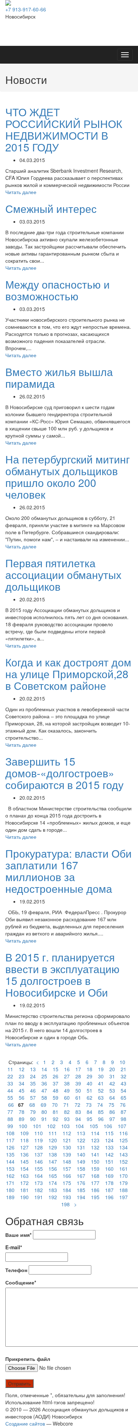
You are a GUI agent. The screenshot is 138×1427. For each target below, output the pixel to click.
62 (89, 1097)
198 (65, 1204)
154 (24, 1168)
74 (100, 1104)
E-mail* (13, 1247)
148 (67, 1161)
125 (123, 1140)
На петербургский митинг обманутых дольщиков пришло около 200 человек (67, 476)
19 (101, 1069)
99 (10, 1126)
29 (89, 1076)
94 (78, 1118)
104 (79, 1126)
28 (78, 1076)
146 (38, 1161)
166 (67, 1175)
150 (95, 1161)
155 (38, 1168)
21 (123, 1069)
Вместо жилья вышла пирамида (59, 377)
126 (10, 1147)
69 (43, 1104)
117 (10, 1140)
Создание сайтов (25, 1423)
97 (112, 1118)
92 (55, 1118)
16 (67, 1069)
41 (101, 1083)
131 (81, 1147)
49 (67, 1090)
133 (109, 1147)
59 (55, 1097)
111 (52, 1133)
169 (109, 1175)
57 (33, 1097)
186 (95, 1189)
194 (81, 1197)
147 (52, 1161)
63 (101, 1097)
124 (109, 1140)
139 (67, 1154)
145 (24, 1161)
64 (112, 1097)
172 (24, 1182)
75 (111, 1104)
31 (112, 1076)
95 (89, 1118)
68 (32, 1104)
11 (10, 1069)
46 (33, 1090)
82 (67, 1111)
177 (95, 1182)
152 (123, 1161)
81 (55, 1111)
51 (89, 1090)
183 (52, 1189)
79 (33, 1111)
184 (67, 1189)
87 (123, 1111)
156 (52, 1168)
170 (123, 1175)
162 (10, 1175)
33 (10, 1083)
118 (24, 1140)
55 (10, 1097)
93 (67, 1118)
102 (51, 1126)
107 (122, 1126)
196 (109, 1197)
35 (33, 1083)
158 (81, 1168)
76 (123, 1104)
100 (23, 1126)
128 (38, 1147)
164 (38, 1175)
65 (123, 1097)
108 (10, 1133)
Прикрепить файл (27, 1358)
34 (21, 1083)
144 (10, 1161)
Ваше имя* (18, 1234)
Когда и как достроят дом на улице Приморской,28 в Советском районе (68, 673)
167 (81, 1175)
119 (38, 1140)
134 (123, 1147)
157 (67, 1168)
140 (81, 1154)
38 (67, 1083)
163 (24, 1175)
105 (94, 1126)
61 (78, 1097)
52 (101, 1090)
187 (109, 1189)
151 (109, 1161)
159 (95, 1168)
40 (89, 1083)
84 (89, 1111)
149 (81, 1161)
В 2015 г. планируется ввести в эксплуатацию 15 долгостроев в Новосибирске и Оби (62, 974)
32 (123, 1076)
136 (24, 1154)
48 (55, 1090)
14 (44, 1069)
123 (95, 1140)
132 (95, 1147)
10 (122, 1062)
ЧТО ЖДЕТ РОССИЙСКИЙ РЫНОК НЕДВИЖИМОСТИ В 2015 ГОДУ (63, 129)
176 (81, 1182)
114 (95, 1133)
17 (78, 1069)
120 (52, 1140)
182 (38, 1189)
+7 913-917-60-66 (25, 9)
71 (66, 1104)
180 (10, 1189)
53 (112, 1090)
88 (10, 1118)
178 (109, 1182)
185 (81, 1189)
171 (10, 1182)
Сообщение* (20, 1282)
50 (78, 1090)
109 (24, 1133)
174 (52, 1182)
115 (109, 1133)
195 (95, 1197)
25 (44, 1076)
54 (123, 1090)
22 (10, 1076)
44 (10, 1090)
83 (78, 1111)
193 (67, 1197)
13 (33, 1069)
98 (123, 1118)
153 (10, 1168)
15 (55, 1069)
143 (123, 1154)
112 (67, 1133)
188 (123, 1189)
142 (109, 1154)
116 (123, 1133)
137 (38, 1154)
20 (112, 1069)
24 (33, 1076)
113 (81, 1133)
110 (38, 1133)
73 (89, 1104)
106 (108, 1126)
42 (112, 1083)
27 (67, 1076)
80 (44, 1111)
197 (123, 1197)
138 (52, 1154)
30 (101, 1076)
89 (21, 1118)
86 (112, 1111)
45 (21, 1090)
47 (44, 1090)
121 (67, 1140)
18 (89, 1069)
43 (123, 1083)
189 (10, 1197)
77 (10, 1111)
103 (65, 1126)
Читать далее (20, 191)
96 (101, 1118)
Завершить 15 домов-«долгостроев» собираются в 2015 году (64, 772)
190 (24, 1197)
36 (44, 1083)
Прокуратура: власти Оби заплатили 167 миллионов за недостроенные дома (68, 871)
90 (33, 1118)
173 (38, 1182)
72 (77, 1104)
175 (67, 1182)
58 (44, 1097)
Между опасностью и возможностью (57, 290)
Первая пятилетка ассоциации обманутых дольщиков (63, 574)
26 (55, 1076)
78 (21, 1111)
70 (55, 1104)
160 (109, 1168)
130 (67, 1147)
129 (52, 1147)
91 (44, 1118)
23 (21, 1076)
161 (123, 1168)
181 (24, 1189)
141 (95, 1154)
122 (81, 1140)
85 (101, 1111)
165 (52, 1175)
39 (78, 1083)
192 (52, 1197)
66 (11, 1104)
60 (67, 1097)
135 (10, 1154)
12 (21, 1069)
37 (55, 1083)
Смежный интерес (51, 208)
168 (95, 1175)
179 (123, 1182)
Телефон (16, 1269)
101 (37, 1126)
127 (24, 1147)
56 (21, 1097)
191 (38, 1197)
